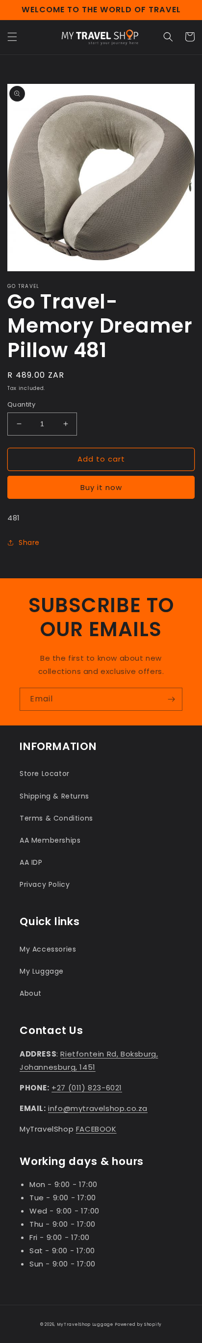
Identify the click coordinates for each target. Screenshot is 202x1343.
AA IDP (31, 862)
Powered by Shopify (138, 1324)
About (31, 993)
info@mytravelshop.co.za (98, 1108)
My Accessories (48, 949)
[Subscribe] (171, 699)
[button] (12, 37)
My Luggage (42, 971)
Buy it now (101, 487)
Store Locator (45, 773)
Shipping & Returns (54, 796)
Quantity (21, 404)
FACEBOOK (96, 1129)
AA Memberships (50, 840)
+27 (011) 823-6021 (86, 1088)
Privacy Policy (45, 884)
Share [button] (29, 542)
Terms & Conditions (56, 818)
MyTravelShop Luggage (85, 1324)
